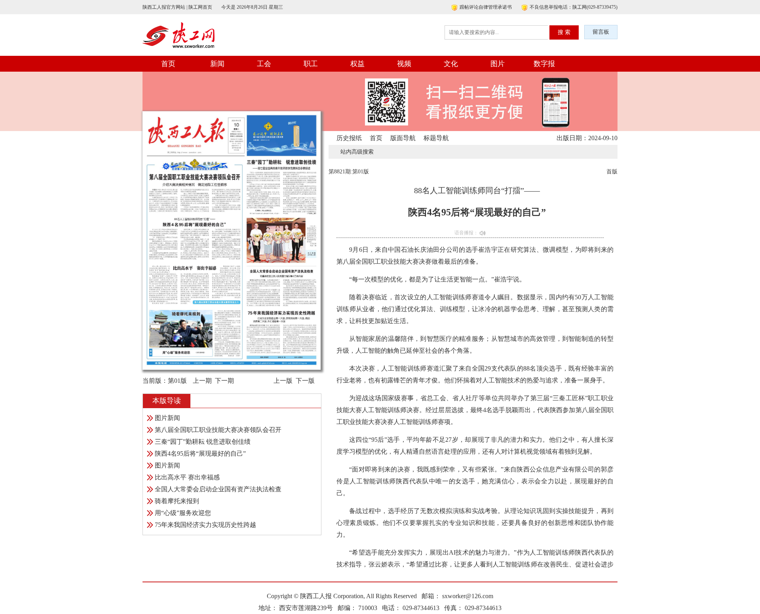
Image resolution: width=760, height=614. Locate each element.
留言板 (601, 32)
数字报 (544, 64)
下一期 (224, 380)
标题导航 (436, 138)
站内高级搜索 (357, 152)
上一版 (283, 380)
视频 (404, 64)
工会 (264, 64)
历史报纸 (349, 138)
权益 (357, 64)
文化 (451, 64)
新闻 (217, 64)
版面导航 (403, 138)
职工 (311, 64)
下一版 (305, 380)
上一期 (202, 380)
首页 (168, 64)
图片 (497, 64)
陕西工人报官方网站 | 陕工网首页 (177, 7)
